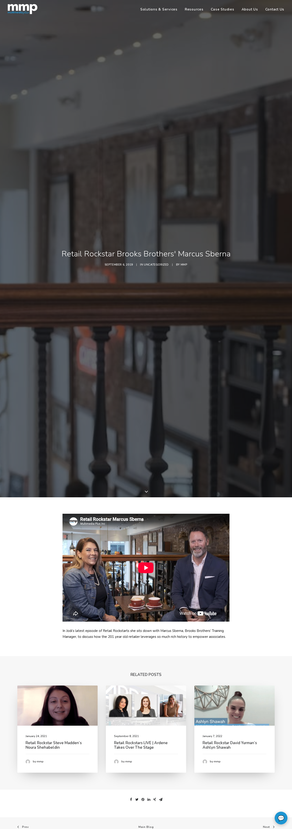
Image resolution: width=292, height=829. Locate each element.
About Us (250, 9)
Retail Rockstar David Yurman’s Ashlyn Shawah (230, 745)
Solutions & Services (158, 9)
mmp (184, 264)
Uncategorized (156, 264)
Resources (194, 9)
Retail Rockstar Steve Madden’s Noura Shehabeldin (54, 745)
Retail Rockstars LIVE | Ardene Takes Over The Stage (141, 745)
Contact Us (274, 9)
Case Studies (222, 9)
